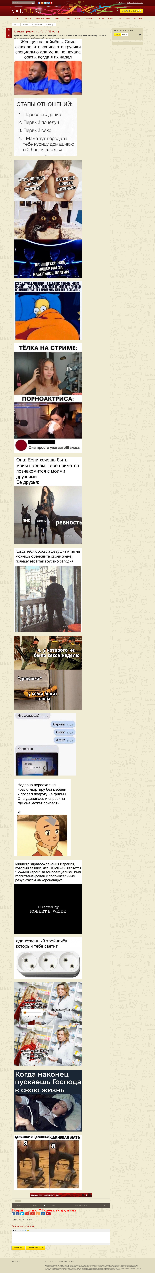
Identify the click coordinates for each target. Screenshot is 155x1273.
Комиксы (27, 18)
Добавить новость (131, 11)
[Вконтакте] (48, 3)
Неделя (124, 34)
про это (19, 1200)
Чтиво (78, 18)
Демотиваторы (43, 18)
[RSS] (42, 3)
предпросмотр (35, 1247)
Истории (138, 18)
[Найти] (33, 3)
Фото (101, 18)
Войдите (119, 3)
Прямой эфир (49, 24)
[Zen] (51, 3)
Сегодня (117, 34)
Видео (111, 18)
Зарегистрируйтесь (135, 3)
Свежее (25, 24)
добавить (18, 1247)
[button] (13, 1230)
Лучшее (16, 24)
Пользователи (36, 24)
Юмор (15, 18)
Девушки (90, 18)
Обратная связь (51, 1262)
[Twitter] (45, 3)
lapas (53, 1205)
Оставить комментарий (23, 1226)
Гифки (67, 18)
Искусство (124, 18)
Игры (57, 18)
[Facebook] (39, 3)
